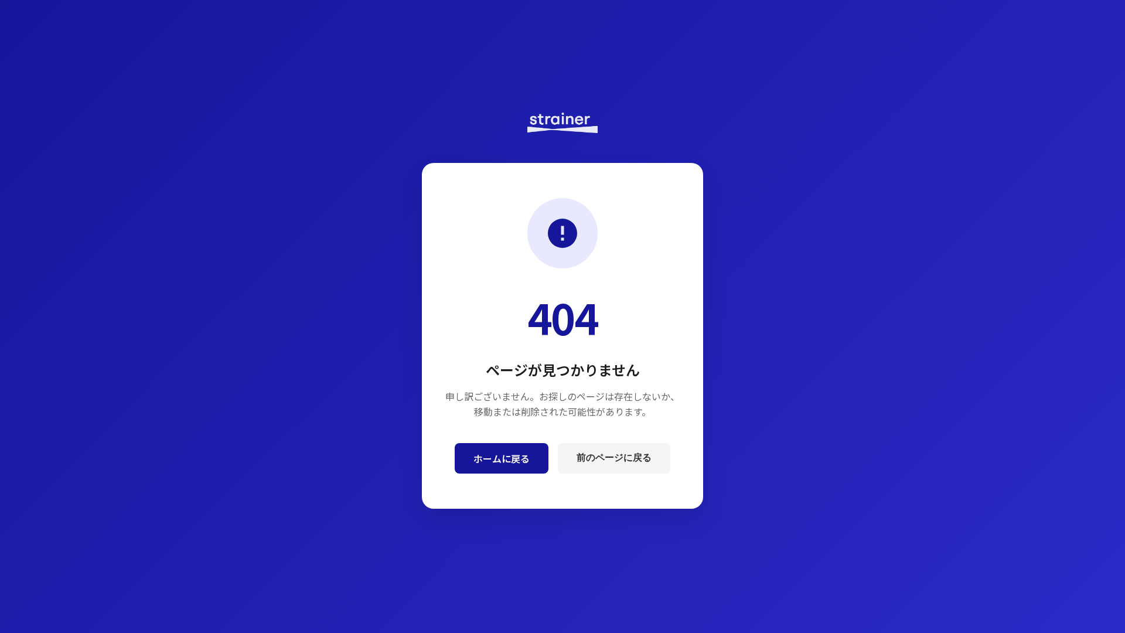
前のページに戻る (614, 457)
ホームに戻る (501, 458)
